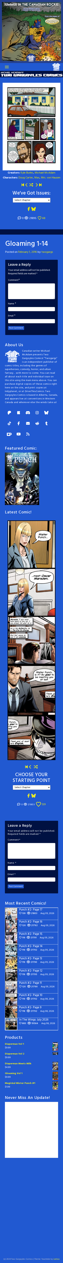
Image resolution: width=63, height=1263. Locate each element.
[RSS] (27, 434)
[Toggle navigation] (7, 67)
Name (11, 304)
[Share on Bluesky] (33, 209)
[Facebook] (18, 424)
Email (10, 316)
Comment (13, 280)
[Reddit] (37, 424)
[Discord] (27, 413)
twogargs (47, 252)
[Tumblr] (46, 424)
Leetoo (56, 1259)
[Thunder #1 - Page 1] (23, 185)
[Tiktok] (9, 424)
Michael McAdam (45, 173)
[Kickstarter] (18, 413)
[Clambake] (26, 185)
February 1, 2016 (27, 252)
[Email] (27, 424)
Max (37, 177)
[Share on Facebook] (28, 209)
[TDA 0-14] (36, 185)
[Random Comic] (31, 185)
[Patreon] (9, 413)
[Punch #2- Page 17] (40, 185)
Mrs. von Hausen (50, 177)
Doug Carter (26, 177)
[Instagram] (37, 413)
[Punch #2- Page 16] (30, 767)
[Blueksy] (46, 413)
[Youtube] (18, 434)
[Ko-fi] (9, 434)
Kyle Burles (27, 173)
